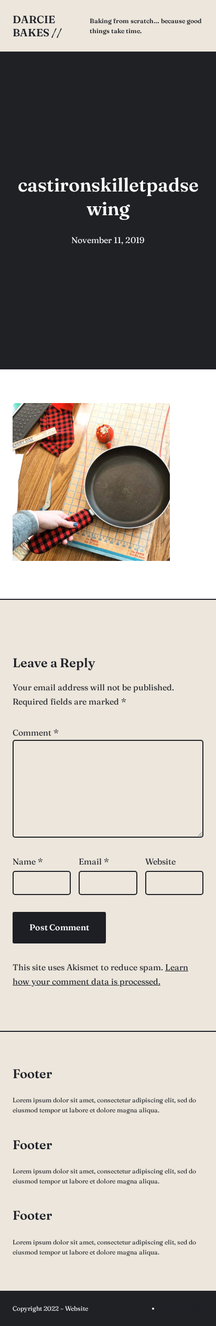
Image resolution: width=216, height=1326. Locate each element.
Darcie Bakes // (37, 26)
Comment (36, 732)
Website (160, 861)
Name (28, 861)
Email (94, 861)
